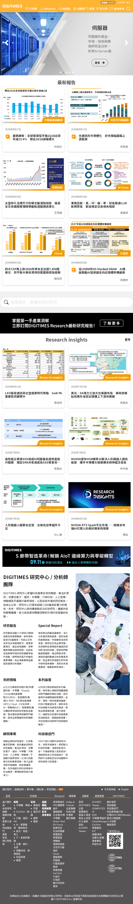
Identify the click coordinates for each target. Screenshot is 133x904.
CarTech (57, 873)
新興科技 (57, 828)
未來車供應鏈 (7, 810)
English (125, 789)
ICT (94, 831)
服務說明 (19, 789)
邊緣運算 (57, 811)
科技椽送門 (7, 829)
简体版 (111, 2)
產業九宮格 (7, 823)
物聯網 (56, 841)
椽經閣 (66, 9)
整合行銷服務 (114, 818)
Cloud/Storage (99, 821)
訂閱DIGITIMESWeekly (119, 815)
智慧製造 (57, 834)
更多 (97, 63)
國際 (35, 818)
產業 (16, 802)
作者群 (69, 815)
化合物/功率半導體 (59, 816)
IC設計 (56, 876)
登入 (128, 2)
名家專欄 (70, 808)
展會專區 (46, 815)
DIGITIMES (119, 796)
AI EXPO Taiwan (83, 829)
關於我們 (7, 789)
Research (49, 9)
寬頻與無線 (58, 844)
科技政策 (20, 857)
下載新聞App (113, 831)
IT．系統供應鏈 (22, 839)
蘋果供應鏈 (7, 816)
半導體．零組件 (22, 807)
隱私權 (40, 789)
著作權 (30, 789)
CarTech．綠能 (21, 813)
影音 (90, 9)
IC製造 (56, 879)
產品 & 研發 (85, 818)
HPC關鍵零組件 (59, 807)
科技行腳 (70, 811)
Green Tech (59, 821)
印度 (35, 808)
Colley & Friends (70, 804)
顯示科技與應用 (58, 884)
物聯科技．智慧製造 (22, 852)
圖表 (18, 860)
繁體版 (105, 2)
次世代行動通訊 (58, 849)
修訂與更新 (7, 842)
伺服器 (56, 860)
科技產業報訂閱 (115, 811)
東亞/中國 (36, 813)
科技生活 (96, 844)
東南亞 (36, 805)
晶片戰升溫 (7, 804)
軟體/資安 (97, 834)
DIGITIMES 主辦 (84, 807)
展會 (4, 834)
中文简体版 (110, 789)
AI (93, 811)
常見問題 (51, 789)
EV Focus (58, 824)
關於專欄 (70, 818)
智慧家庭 (57, 837)
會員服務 (111, 805)
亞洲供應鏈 (58, 831)
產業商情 (119, 9)
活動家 (81, 9)
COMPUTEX (98, 808)
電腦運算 (57, 857)
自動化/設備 (98, 837)
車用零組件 (58, 802)
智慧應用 (83, 811)
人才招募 (111, 821)
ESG (94, 815)
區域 (33, 802)
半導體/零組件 (99, 818)
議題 (44, 802)
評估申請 (121, 2)
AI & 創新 (83, 821)
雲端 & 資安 (85, 815)
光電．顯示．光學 (22, 846)
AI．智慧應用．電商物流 (20, 826)
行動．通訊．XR (22, 820)
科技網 (33, 9)
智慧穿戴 (57, 870)
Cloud (56, 854)
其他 (81, 824)
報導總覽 (46, 808)
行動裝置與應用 (58, 865)
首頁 (8, 796)
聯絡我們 (111, 824)
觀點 (44, 805)
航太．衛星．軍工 (22, 833)
